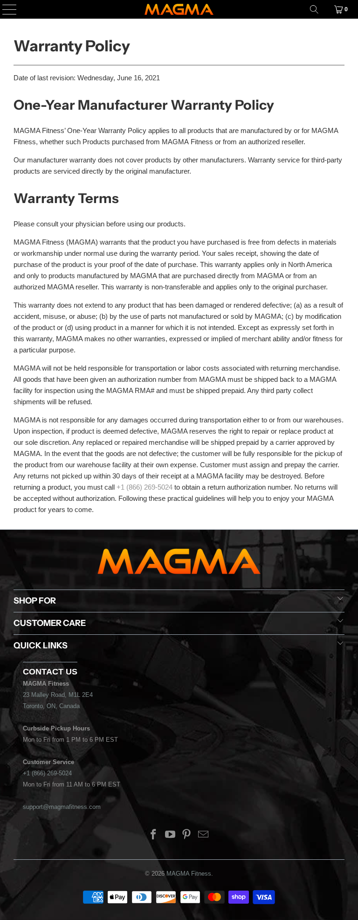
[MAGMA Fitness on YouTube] (170, 835)
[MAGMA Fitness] (179, 9)
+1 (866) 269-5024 (144, 487)
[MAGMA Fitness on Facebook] (154, 835)
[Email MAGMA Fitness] (204, 835)
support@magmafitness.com (62, 806)
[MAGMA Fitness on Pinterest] (187, 835)
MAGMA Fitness (188, 873)
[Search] (314, 9)
